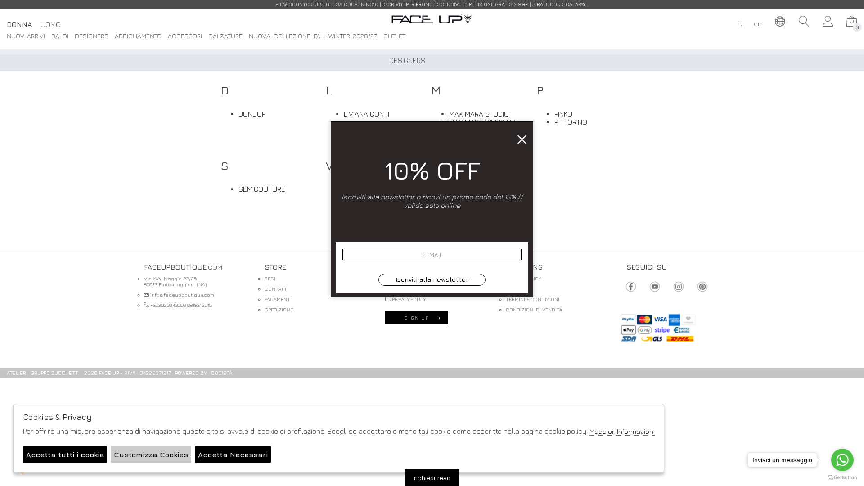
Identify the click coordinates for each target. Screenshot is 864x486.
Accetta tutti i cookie (65, 454)
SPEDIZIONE (279, 309)
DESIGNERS (91, 36)
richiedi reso (432, 478)
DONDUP (252, 114)
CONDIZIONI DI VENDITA (534, 309)
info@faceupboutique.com (181, 294)
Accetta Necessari (233, 454)
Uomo (50, 24)
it (740, 23)
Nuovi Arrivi (26, 36)
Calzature (225, 36)
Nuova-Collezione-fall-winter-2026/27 (313, 36)
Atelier (16, 373)
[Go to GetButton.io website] (842, 477)
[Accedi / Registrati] (828, 21)
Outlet (394, 36)
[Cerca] (804, 21)
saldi (59, 36)
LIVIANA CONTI (366, 114)
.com (432, 23)
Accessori (185, 36)
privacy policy (408, 299)
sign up (422, 317)
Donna (19, 24)
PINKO (563, 114)
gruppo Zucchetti (55, 373)
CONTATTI (276, 289)
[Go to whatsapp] (842, 460)
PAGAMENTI (278, 299)
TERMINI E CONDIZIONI (532, 299)
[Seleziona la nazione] (780, 21)
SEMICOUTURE (261, 189)
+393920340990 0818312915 (180, 305)
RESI (270, 278)
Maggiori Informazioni (622, 431)
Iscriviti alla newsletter (432, 279)
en (758, 23)
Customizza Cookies (151, 454)
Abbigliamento (138, 36)
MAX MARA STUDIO (479, 114)
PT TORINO (570, 122)
